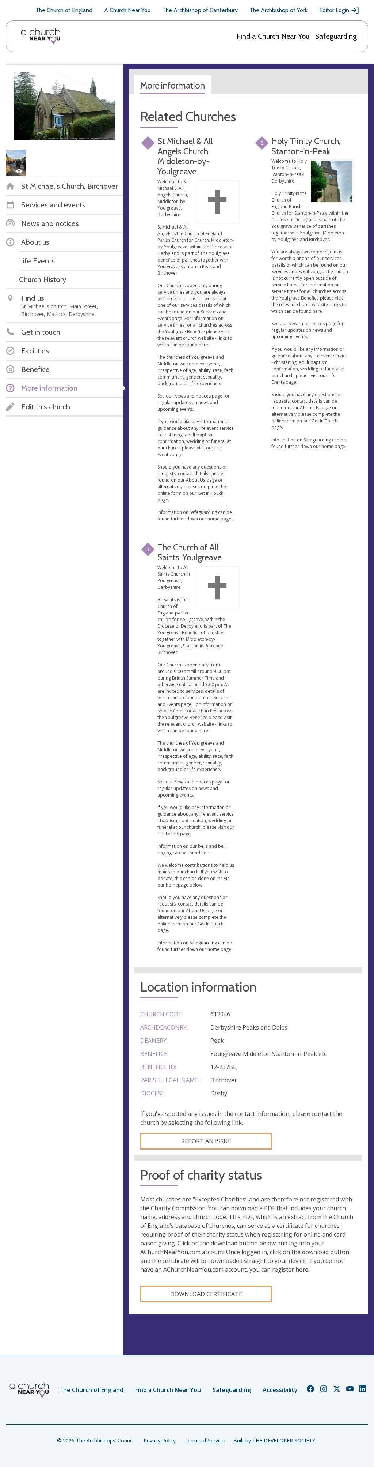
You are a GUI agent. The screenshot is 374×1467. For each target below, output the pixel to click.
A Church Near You (127, 10)
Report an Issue (206, 1141)
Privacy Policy (160, 1440)
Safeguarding (336, 36)
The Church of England (63, 10)
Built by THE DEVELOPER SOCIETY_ (275, 1440)
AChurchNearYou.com (170, 1252)
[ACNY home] (40, 36)
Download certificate (206, 1294)
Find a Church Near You (273, 36)
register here (290, 1269)
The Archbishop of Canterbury (200, 10)
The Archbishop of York (278, 10)
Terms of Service (204, 1440)
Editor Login (334, 10)
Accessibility (280, 1390)
